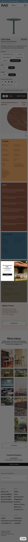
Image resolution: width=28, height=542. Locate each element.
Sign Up (7, 274)
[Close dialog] (26, 262)
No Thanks (7, 276)
